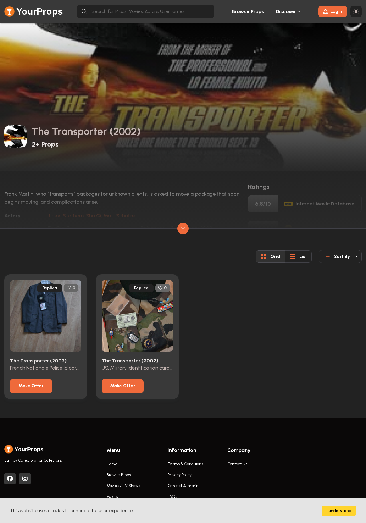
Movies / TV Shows (123, 485)
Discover (286, 11)
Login (336, 11)
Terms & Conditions (185, 464)
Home (112, 464)
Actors (112, 496)
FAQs (172, 496)
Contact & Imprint (184, 485)
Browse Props (248, 11)
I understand (338, 510)
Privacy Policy (179, 474)
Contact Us (237, 464)
